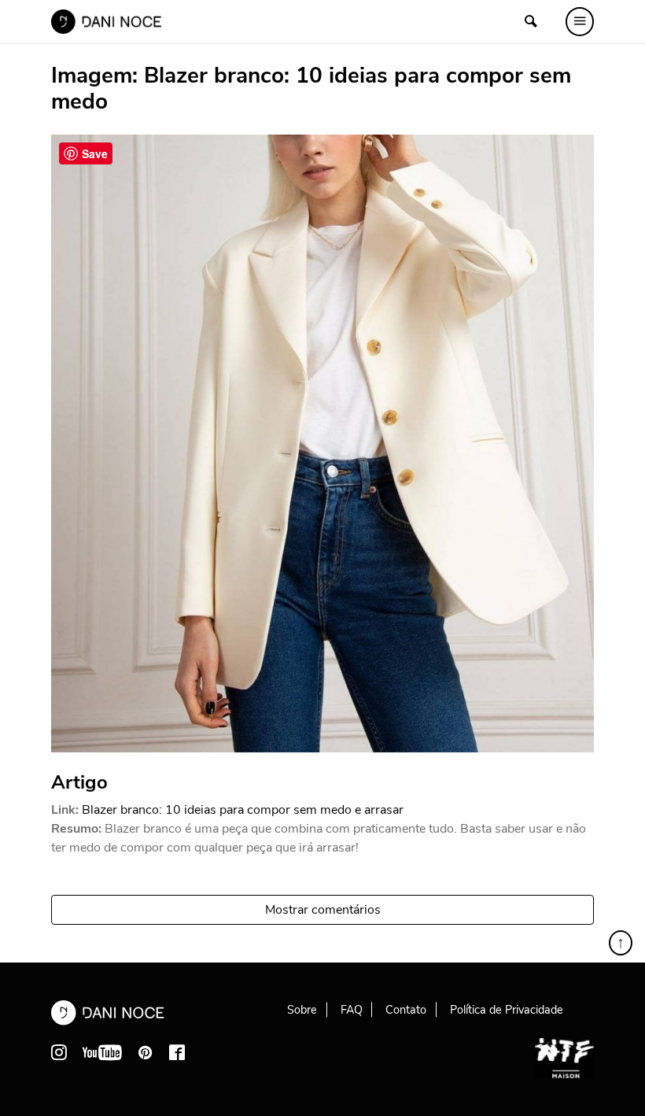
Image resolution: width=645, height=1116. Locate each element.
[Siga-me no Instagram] (59, 1052)
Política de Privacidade (506, 1010)
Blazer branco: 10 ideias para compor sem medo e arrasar (243, 810)
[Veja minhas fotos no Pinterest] (145, 1052)
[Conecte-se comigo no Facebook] (177, 1052)
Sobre (302, 1010)
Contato (405, 1010)
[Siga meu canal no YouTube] (102, 1052)
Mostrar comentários (323, 909)
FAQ (352, 1010)
